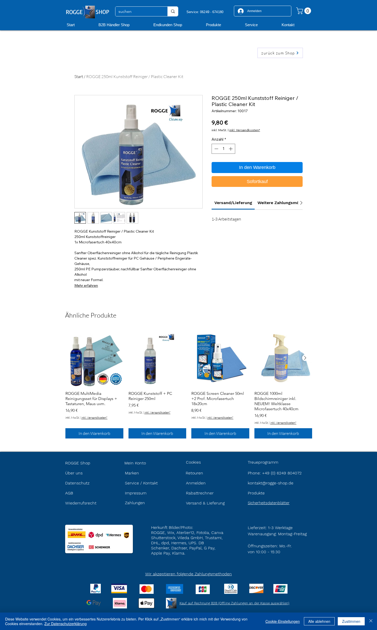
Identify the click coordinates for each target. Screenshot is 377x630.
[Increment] (231, 149)
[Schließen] (371, 621)
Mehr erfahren (86, 285)
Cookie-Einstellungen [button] (282, 621)
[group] (188, 384)
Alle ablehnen (319, 621)
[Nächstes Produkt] (305, 358)
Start (78, 76)
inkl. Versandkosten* (244, 130)
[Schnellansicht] (94, 358)
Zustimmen (351, 621)
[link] (233, 202)
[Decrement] (215, 149)
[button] (304, 10)
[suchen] (172, 11)
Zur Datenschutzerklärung (65, 623)
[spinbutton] (223, 149)
